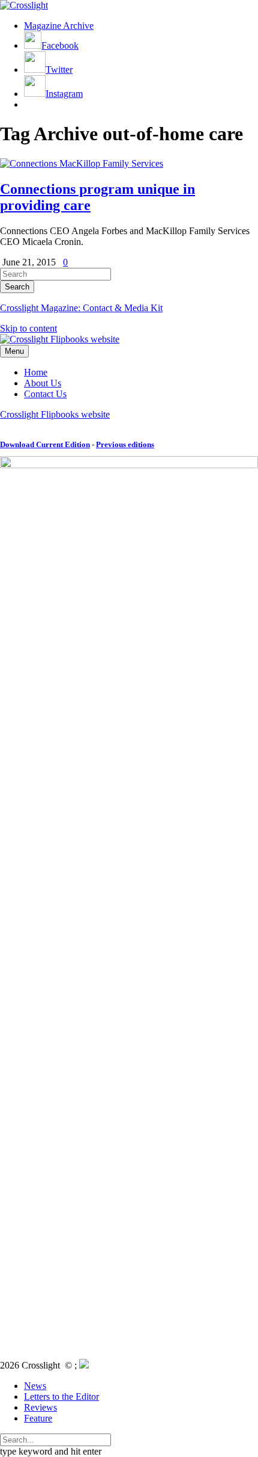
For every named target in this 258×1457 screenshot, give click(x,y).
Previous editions (125, 444)
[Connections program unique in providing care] (81, 163)
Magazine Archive (59, 25)
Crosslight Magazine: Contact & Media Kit (81, 308)
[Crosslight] (24, 5)
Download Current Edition (45, 444)
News (35, 1386)
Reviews (40, 1407)
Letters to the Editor (61, 1396)
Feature (38, 1418)
